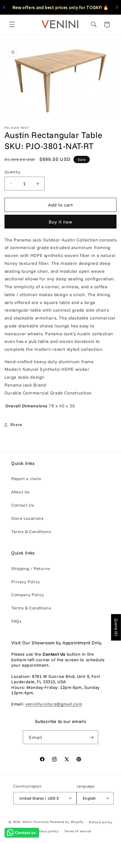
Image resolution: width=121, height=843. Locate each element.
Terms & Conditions (31, 531)
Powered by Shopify (67, 822)
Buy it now (61, 222)
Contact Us (22, 505)
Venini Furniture (36, 822)
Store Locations (27, 518)
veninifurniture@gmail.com (53, 704)
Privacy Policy (25, 581)
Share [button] (16, 424)
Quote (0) (116, 627)
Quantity (12, 171)
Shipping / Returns (30, 568)
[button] (11, 24)
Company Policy (27, 594)
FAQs (16, 621)
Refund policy (101, 822)
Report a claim (26, 478)
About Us (20, 491)
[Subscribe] (91, 737)
